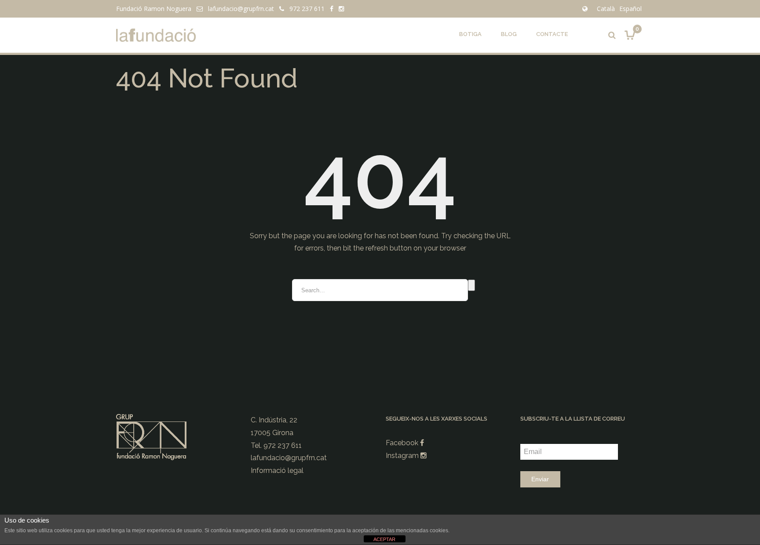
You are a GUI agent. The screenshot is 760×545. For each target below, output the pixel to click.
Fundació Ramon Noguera (153, 8)
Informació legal (277, 470)
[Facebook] (331, 8)
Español (630, 8)
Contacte (552, 34)
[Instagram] (341, 8)
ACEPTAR (384, 539)
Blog (509, 34)
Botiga (470, 34)
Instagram (403, 455)
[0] (630, 35)
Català (606, 8)
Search (471, 285)
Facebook (403, 443)
